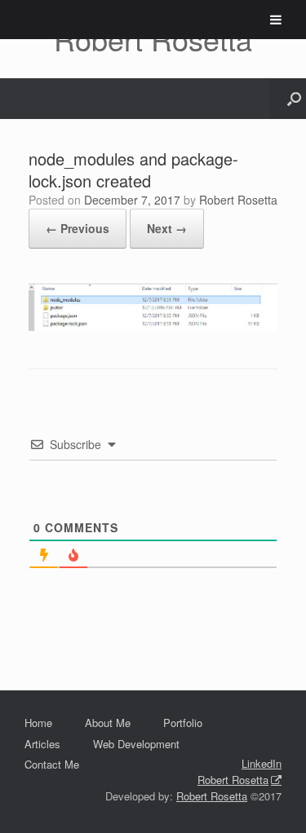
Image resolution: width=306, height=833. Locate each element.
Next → (167, 228)
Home (38, 722)
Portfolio (182, 722)
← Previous (77, 228)
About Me (108, 722)
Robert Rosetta (238, 200)
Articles (42, 743)
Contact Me (51, 764)
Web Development (136, 743)
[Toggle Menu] (276, 19)
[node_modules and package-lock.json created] (153, 325)
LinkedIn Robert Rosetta (239, 771)
